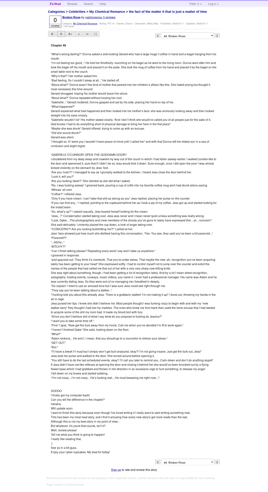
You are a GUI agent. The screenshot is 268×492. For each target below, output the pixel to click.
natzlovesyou (93, 17)
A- (52, 34)
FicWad (55, 4)
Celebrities (77, 11)
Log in (212, 4)
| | (95, 34)
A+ (70, 34)
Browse (72, 4)
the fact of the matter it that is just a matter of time (168, 11)
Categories (56, 11)
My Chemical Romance (107, 11)
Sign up (116, 470)
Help (103, 4)
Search (88, 4)
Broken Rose (71, 17)
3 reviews (109, 17)
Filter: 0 (194, 4)
